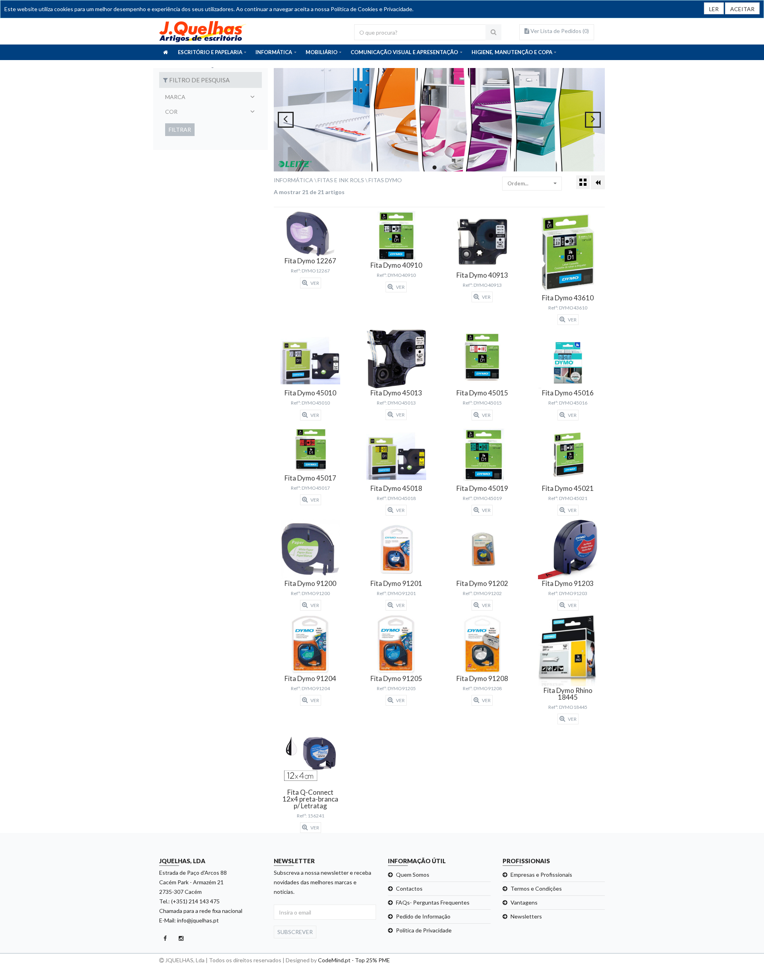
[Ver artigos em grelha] (583, 182)
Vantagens (524, 902)
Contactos (409, 888)
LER (714, 9)
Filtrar (180, 129)
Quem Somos (412, 874)
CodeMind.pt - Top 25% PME (354, 960)
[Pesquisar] (493, 32)
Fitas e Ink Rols (341, 180)
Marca (175, 97)
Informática (293, 180)
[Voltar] (598, 182)
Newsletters (526, 916)
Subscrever (295, 931)
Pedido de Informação (423, 916)
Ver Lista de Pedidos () (559, 30)
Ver (314, 283)
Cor (171, 112)
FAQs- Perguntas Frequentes (433, 902)
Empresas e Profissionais (541, 874)
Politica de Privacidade (424, 930)
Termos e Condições (536, 888)
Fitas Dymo (385, 180)
